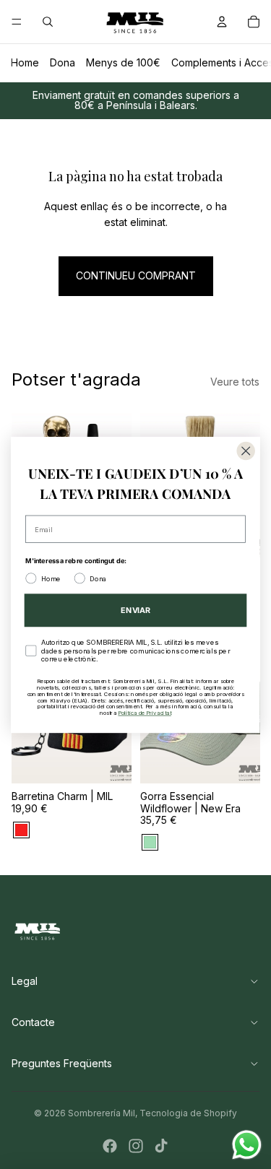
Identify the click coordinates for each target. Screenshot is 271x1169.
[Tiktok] (161, 1146)
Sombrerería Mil (101, 1113)
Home (25, 62)
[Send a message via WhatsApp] (247, 1145)
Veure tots (234, 381)
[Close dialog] (246, 451)
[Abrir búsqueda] (48, 22)
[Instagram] (136, 1146)
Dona (62, 62)
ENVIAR (135, 609)
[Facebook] (110, 1146)
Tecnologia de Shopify (188, 1113)
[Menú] (16, 21)
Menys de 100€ (123, 62)
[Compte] (222, 22)
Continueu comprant (136, 275)
